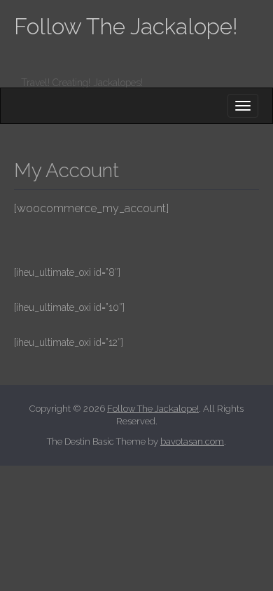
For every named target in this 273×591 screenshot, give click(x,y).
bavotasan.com (192, 441)
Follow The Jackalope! (126, 26)
